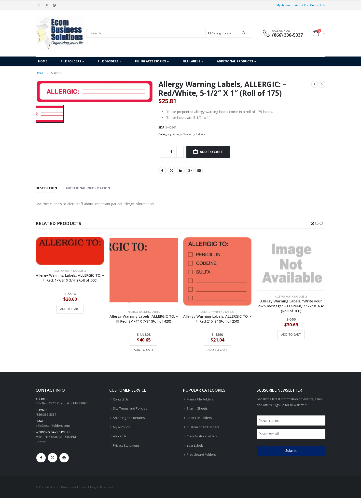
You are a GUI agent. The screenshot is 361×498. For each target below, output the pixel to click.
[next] (322, 84)
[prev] (314, 84)
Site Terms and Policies (130, 408)
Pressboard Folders (201, 455)
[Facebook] (39, 5)
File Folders (71, 61)
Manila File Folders (200, 399)
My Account (285, 5)
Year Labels (195, 445)
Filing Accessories (150, 61)
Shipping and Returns (129, 418)
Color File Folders (199, 418)
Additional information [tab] (88, 188)
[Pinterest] (54, 5)
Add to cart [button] (70, 350)
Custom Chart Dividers (203, 427)
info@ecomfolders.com (53, 426)
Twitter (171, 170)
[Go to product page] (70, 271)
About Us (301, 5)
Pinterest (64, 458)
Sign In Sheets (197, 408)
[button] (312, 223)
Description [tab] (46, 188)
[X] (46, 5)
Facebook (162, 170)
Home (42, 61)
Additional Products (235, 61)
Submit (291, 450)
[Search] (244, 33)
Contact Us (317, 5)
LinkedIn (181, 170)
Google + (190, 170)
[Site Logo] (60, 33)
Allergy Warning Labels (189, 134)
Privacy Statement (126, 445)
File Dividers (108, 61)
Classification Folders (202, 436)
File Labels (191, 61)
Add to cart (211, 151)
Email (199, 170)
